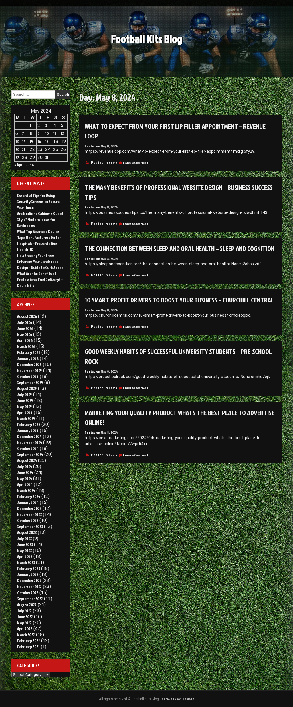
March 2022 (26, 634)
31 (46, 157)
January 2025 (28, 430)
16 (39, 141)
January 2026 (28, 358)
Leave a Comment (135, 162)
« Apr (18, 164)
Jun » (30, 164)
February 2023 (28, 568)
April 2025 (25, 412)
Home (113, 162)
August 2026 (27, 316)
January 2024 (28, 502)
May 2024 (24, 478)
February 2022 (28, 640)
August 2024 (27, 460)
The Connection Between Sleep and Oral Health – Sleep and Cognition (179, 248)
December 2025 (29, 364)
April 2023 (24, 556)
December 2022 (29, 580)
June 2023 (25, 544)
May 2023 (24, 550)
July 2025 (24, 394)
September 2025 (30, 382)
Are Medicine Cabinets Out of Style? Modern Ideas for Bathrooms (40, 219)
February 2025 (28, 424)
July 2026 (24, 322)
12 (62, 133)
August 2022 (27, 604)
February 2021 (28, 646)
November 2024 (29, 442)
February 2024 (28, 496)
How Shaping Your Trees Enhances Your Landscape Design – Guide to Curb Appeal (40, 261)
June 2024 (25, 472)
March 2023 (26, 562)
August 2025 (27, 388)
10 (47, 133)
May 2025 (24, 406)
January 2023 (27, 574)
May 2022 (24, 622)
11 (54, 133)
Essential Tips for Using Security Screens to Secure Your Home (38, 201)
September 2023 (30, 526)
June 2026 (25, 328)
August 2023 (27, 532)
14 (24, 141)
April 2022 (24, 628)
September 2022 (30, 598)
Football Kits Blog (146, 38)
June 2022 (25, 616)
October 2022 (27, 592)
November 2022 (29, 586)
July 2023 (24, 538)
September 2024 (30, 454)
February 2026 (28, 352)
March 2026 (26, 346)
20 (17, 149)
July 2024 (24, 466)
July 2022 (24, 610)
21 (23, 149)
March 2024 (26, 490)
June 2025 (25, 400)
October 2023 (27, 520)
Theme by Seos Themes (177, 698)
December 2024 (29, 436)
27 (17, 157)
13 (17, 141)
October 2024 (28, 448)
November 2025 (29, 370)
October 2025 (28, 376)
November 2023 (29, 514)
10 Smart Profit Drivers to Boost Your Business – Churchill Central (179, 300)
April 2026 (25, 340)
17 (47, 141)
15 (31, 141)
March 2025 (26, 418)
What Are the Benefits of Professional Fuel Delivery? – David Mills (40, 279)
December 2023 (29, 508)
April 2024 (25, 484)
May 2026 (24, 334)
